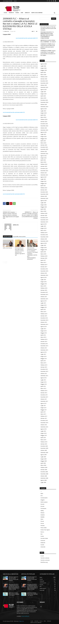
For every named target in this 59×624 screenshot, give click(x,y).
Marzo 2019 (43, 230)
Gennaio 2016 (44, 290)
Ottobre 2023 (44, 128)
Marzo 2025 (43, 98)
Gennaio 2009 (44, 469)
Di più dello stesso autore (19, 237)
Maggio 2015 (44, 307)
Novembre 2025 (44, 83)
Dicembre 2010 (44, 420)
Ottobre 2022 (44, 151)
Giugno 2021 (43, 181)
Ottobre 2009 (44, 450)
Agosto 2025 (44, 89)
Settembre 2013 (44, 350)
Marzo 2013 (43, 362)
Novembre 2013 (44, 345)
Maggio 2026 (44, 70)
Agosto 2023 (44, 132)
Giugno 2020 (43, 204)
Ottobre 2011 (44, 399)
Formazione (43, 508)
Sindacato (43, 542)
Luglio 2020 (43, 202)
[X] (51, 1)
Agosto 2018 (44, 243)
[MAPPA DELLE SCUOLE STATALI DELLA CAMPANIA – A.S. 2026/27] (5, 594)
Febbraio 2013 (44, 365)
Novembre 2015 (44, 294)
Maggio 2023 (44, 138)
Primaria (42, 525)
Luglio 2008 (43, 482)
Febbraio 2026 (44, 76)
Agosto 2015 (44, 301)
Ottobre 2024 (44, 104)
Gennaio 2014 (44, 341)
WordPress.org (44, 562)
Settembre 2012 (44, 375)
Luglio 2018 (43, 245)
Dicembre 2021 (44, 168)
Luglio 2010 (43, 431)
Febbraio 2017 (44, 264)
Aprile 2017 (43, 260)
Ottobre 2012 (44, 373)
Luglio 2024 (43, 111)
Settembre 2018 (44, 241)
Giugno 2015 (43, 305)
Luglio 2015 (43, 303)
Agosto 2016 (44, 277)
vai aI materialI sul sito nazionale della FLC (27, 38)
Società (42, 544)
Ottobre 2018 (44, 239)
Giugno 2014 (43, 330)
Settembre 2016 (44, 275)
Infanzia (42, 512)
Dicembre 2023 (44, 123)
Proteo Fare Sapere (45, 529)
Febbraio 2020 (44, 213)
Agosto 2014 (44, 326)
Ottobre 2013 (44, 348)
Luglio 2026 (43, 66)
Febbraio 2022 (44, 164)
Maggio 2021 (44, 183)
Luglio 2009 (43, 456)
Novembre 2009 (44, 448)
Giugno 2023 (43, 136)
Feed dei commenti (45, 560)
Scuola (42, 536)
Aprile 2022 (43, 160)
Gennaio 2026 (44, 79)
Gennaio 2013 (44, 367)
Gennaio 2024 (44, 121)
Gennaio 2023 (44, 145)
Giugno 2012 (43, 382)
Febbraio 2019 (44, 232)
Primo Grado (44, 527)
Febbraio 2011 (44, 416)
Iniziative (43, 515)
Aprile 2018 (43, 251)
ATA (42, 495)
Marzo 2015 (43, 311)
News (42, 519)
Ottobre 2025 (44, 85)
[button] (54, 12)
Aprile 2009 (43, 463)
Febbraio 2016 (44, 288)
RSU (42, 534)
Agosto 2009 (44, 454)
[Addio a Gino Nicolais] (8, 243)
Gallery (42, 510)
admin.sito (6, 31)
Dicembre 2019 (44, 217)
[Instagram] (49, 1)
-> (41, 491)
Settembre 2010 (44, 427)
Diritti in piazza (44, 502)
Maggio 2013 (44, 358)
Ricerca (42, 532)
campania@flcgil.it (25, 616)
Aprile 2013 (43, 360)
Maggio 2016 (44, 283)
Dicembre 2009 (44, 446)
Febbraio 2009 (44, 467)
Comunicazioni (44, 497)
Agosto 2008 (44, 480)
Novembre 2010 (44, 422)
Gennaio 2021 (44, 190)
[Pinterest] (10, 203)
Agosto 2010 (44, 429)
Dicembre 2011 (44, 395)
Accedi (42, 556)
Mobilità (42, 517)
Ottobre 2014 (44, 322)
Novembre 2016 (44, 271)
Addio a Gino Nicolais (7, 247)
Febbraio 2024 (44, 119)
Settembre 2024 (44, 106)
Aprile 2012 (43, 386)
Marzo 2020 (43, 211)
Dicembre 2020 (44, 192)
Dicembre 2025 (44, 81)
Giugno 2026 (43, 68)
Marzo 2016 (43, 286)
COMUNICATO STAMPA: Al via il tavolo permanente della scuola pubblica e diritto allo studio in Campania (48, 46)
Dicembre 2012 (44, 369)
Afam (42, 493)
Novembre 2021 (44, 170)
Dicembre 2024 (44, 100)
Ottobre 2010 (44, 424)
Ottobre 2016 (44, 273)
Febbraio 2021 (44, 187)
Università (43, 547)
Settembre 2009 (44, 452)
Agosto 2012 (44, 377)
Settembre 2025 (44, 87)
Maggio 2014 (44, 333)
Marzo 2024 (43, 117)
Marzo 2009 (43, 465)
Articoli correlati (8, 237)
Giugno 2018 (43, 247)
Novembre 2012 (44, 371)
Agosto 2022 (44, 155)
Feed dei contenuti (45, 558)
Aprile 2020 (43, 209)
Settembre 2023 (44, 130)
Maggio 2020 (44, 207)
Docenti (42, 504)
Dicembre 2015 (44, 292)
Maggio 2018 (44, 249)
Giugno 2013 (43, 356)
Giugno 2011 (43, 407)
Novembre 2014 (44, 320)
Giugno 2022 (43, 158)
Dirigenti (42, 500)
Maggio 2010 (44, 435)
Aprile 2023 (43, 140)
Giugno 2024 (43, 113)
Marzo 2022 (43, 162)
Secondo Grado (44, 538)
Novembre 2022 (44, 149)
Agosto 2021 (44, 177)
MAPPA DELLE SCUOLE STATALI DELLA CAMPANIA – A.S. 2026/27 (48, 41)
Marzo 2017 (43, 262)
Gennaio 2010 (44, 444)
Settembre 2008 (44, 478)
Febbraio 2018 (44, 256)
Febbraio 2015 (44, 313)
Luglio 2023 (43, 134)
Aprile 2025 (43, 96)
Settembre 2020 (44, 198)
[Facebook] (47, 1)
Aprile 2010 (43, 437)
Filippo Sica (21, 621)
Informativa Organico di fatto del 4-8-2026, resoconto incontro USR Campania (48, 28)
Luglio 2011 (43, 405)
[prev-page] (4, 262)
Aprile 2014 (43, 335)
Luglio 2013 (43, 354)
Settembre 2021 (44, 175)
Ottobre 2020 (44, 196)
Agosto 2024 (44, 108)
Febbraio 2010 (44, 442)
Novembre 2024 (44, 102)
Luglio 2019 (43, 226)
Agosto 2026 (44, 64)
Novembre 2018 (44, 237)
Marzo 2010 (43, 439)
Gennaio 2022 (44, 166)
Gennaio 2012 (44, 392)
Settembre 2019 (44, 222)
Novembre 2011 (44, 397)
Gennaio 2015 (44, 316)
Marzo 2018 (43, 254)
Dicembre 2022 (44, 147)
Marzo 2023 (43, 143)
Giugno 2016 (43, 281)
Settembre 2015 (44, 298)
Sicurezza (43, 540)
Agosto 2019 (44, 224)
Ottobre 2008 (44, 476)
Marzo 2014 (43, 337)
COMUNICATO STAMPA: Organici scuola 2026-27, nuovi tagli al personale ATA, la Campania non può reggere (48, 53)
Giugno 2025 (43, 93)
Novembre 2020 (44, 194)
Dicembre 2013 (44, 343)
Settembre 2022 (44, 153)
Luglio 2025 (43, 91)
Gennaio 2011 (44, 418)
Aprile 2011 (43, 412)
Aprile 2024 (43, 115)
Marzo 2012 (43, 388)
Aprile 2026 (43, 72)
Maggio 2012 (44, 384)
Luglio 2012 (43, 380)
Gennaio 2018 (44, 258)
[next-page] (6, 262)
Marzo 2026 (43, 74)
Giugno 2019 (43, 228)
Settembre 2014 (44, 324)
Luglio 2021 (43, 179)
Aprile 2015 (43, 309)
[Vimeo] (53, 1)
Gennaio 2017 (44, 266)
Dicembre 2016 (44, 269)
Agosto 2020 (44, 200)
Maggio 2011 (44, 409)
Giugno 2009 (43, 459)
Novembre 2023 (44, 125)
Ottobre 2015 (44, 296)
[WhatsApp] (14, 203)
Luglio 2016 (43, 279)
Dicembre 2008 (44, 471)
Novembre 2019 (44, 219)
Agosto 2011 (44, 403)
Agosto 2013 (44, 352)
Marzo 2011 (43, 414)
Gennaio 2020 (44, 215)
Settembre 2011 (44, 401)
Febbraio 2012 (44, 390)
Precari (42, 521)
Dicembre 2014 (44, 318)
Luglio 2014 (43, 328)
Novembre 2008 (44, 474)
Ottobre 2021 (44, 172)
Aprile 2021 (43, 185)
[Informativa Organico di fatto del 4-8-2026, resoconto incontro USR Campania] (5, 578)
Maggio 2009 (44, 461)
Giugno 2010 (43, 433)
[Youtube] (55, 1)
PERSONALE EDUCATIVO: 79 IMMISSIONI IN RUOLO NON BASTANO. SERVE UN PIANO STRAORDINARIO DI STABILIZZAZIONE (47, 35)
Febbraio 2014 (44, 339)
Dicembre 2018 (44, 234)
